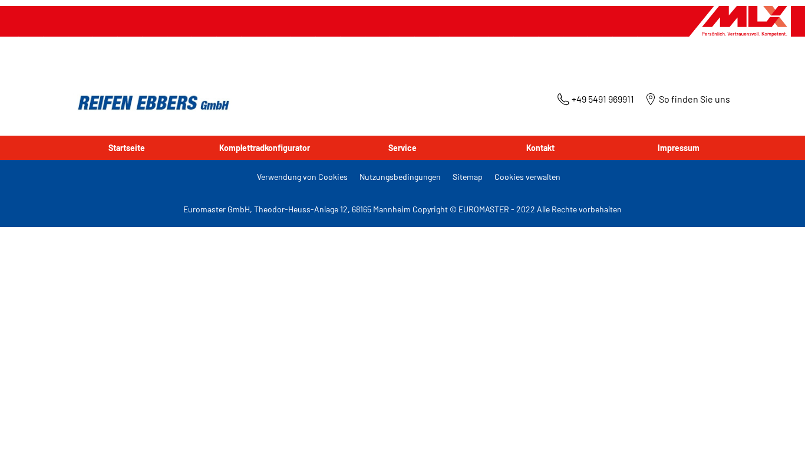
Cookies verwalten (527, 177)
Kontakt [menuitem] (540, 148)
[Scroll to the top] (774, 428)
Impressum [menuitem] (679, 148)
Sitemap (468, 177)
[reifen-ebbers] (149, 103)
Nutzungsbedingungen (400, 177)
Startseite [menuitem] (126, 148)
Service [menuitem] (402, 148)
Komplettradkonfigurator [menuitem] (264, 148)
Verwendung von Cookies (302, 177)
